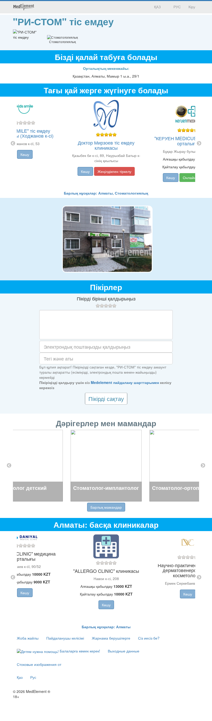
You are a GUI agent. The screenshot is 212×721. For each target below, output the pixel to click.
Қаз (19, 677)
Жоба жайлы (28, 638)
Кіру (191, 6)
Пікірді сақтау (106, 399)
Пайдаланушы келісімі (65, 638)
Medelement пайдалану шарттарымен (125, 382)
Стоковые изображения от (39, 664)
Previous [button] (13, 143)
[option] (106, 143)
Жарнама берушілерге (111, 638)
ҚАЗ (157, 6)
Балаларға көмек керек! (79, 650)
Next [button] (199, 143)
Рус (33, 677)
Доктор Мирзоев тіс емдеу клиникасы (106, 145)
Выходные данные (123, 650)
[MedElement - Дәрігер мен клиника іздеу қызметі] (23, 6)
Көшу (24, 154)
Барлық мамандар (106, 507)
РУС (176, 6)
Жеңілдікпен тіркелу (114, 171)
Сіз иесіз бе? (149, 638)
